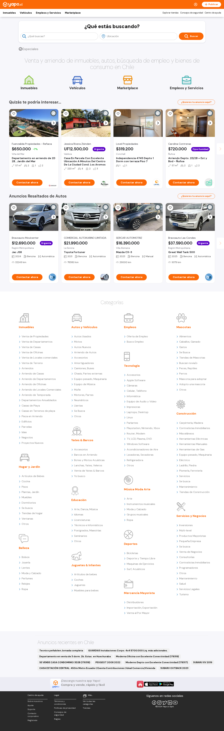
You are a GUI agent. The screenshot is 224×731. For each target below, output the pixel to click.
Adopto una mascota (192, 384)
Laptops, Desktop (137, 412)
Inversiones (186, 525)
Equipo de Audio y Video (141, 401)
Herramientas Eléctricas (193, 439)
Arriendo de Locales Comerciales (41, 389)
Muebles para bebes (86, 590)
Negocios (27, 437)
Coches (78, 579)
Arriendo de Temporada (36, 395)
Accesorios (81, 357)
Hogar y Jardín (29, 467)
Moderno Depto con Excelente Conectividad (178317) (157, 662)
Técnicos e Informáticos (88, 525)
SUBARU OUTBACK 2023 (174, 668)
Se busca (27, 508)
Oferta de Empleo (137, 336)
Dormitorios (29, 502)
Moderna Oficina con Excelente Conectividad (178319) (147, 656)
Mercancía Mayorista (139, 593)
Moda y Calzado (31, 573)
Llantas (78, 405)
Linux (130, 417)
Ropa (25, 589)
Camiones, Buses (84, 368)
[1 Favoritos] (14, 114)
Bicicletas (132, 553)
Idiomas (78, 514)
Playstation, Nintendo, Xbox (143, 428)
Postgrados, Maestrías (87, 530)
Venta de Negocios (190, 552)
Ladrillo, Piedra (187, 465)
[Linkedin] (170, 702)
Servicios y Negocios (191, 516)
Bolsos (26, 557)
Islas (24, 432)
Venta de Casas (31, 347)
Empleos (130, 327)
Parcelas (27, 427)
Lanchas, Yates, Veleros (88, 465)
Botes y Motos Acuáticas (89, 460)
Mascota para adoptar (193, 379)
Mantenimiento (188, 486)
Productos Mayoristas (192, 536)
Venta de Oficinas (32, 352)
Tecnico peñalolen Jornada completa (61, 650)
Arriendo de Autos (85, 352)
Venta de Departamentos (37, 341)
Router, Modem (136, 433)
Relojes (26, 583)
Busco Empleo (135, 341)
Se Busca (79, 411)
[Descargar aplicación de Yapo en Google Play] (166, 684)
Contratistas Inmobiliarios (194, 428)
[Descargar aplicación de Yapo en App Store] (151, 684)
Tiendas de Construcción (194, 492)
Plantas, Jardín (30, 492)
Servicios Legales (189, 589)
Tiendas (86, 708)
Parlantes (132, 423)
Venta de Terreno (32, 363)
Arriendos (27, 368)
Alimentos (185, 336)
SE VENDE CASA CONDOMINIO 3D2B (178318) (64, 662)
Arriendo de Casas (33, 373)
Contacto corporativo (33, 715)
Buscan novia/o (188, 363)
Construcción (186, 414)
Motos (78, 341)
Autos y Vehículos (84, 327)
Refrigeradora (135, 460)
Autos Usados (82, 336)
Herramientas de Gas (191, 449)
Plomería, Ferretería (190, 470)
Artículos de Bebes (33, 476)
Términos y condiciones (60, 702)
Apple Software (136, 380)
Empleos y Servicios (48, 12)
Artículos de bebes (85, 574)
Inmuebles (9, 12)
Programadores (188, 567)
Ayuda (30, 705)
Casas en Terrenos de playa (38, 411)
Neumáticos (81, 400)
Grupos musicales (137, 514)
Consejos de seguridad (191, 13)
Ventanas (27, 518)
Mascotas (183, 327)
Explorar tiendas (171, 13)
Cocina (26, 481)
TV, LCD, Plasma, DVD (139, 439)
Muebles (27, 497)
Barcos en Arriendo (85, 454)
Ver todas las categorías (89, 702)
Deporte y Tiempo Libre (141, 558)
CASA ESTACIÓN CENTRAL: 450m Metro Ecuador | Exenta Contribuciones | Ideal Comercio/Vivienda (97, 668)
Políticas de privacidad (65, 708)
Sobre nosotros (35, 701)
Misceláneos (186, 433)
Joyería (26, 562)
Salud (182, 583)
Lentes (26, 567)
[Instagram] (159, 702)
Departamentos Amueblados (39, 400)
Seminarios (80, 536)
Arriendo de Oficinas (34, 384)
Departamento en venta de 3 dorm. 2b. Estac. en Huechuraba (75, 656)
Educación (78, 500)
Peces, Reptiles (188, 368)
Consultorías (186, 557)
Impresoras (133, 407)
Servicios (184, 476)
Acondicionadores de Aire (142, 449)
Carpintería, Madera (191, 423)
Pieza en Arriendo (32, 416)
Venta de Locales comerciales (40, 357)
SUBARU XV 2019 (202, 662)
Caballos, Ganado (189, 341)
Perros (183, 373)
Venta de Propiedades (35, 336)
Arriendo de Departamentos (39, 379)
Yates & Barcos (82, 440)
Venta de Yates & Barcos (89, 470)
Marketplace (73, 12)
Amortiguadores (84, 363)
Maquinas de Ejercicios (140, 564)
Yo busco (79, 476)
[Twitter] (164, 702)
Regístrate (32, 720)
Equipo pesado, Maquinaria (90, 379)
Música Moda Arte (137, 489)
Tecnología (132, 366)
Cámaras (132, 385)
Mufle (77, 389)
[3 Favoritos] (66, 114)
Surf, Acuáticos (136, 569)
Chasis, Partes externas (88, 373)
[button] (53, 123)
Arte (129, 498)
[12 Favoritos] (118, 114)
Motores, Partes (83, 395)
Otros (25, 524)
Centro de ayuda (213, 13)
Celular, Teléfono (137, 391)
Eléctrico (184, 460)
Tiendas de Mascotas (192, 357)
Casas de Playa (31, 405)
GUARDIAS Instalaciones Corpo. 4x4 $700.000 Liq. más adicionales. (128, 650)
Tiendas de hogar (32, 513)
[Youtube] (175, 702)
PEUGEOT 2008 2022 (107, 662)
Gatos (183, 347)
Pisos (25, 486)
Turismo (184, 594)
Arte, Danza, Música (86, 509)
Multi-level (185, 530)
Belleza (24, 548)
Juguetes (79, 585)
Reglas (57, 719)
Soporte (31, 709)
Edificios (27, 421)
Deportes (130, 544)
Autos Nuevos (82, 347)
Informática (133, 396)
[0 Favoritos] (14, 208)
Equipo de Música (84, 384)
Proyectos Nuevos (32, 443)
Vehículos (26, 12)
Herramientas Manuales (193, 444)
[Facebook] (154, 702)
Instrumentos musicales (141, 504)
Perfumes (27, 578)
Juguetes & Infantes (86, 565)
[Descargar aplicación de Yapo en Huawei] (140, 684)
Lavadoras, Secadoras (140, 454)
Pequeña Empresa (190, 541)
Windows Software (138, 444)
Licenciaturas (82, 520)
